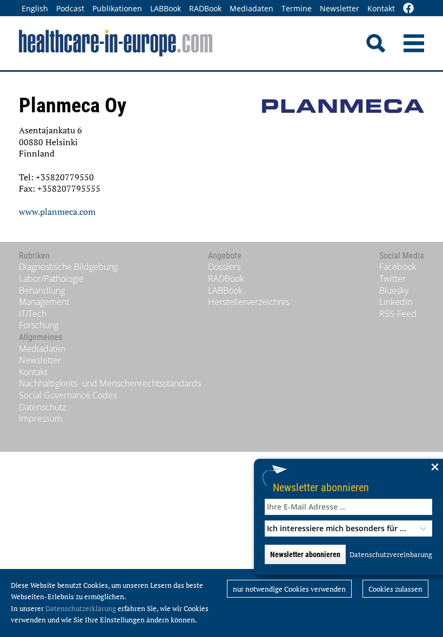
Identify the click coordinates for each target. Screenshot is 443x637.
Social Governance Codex (68, 395)
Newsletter (339, 8)
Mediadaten (251, 8)
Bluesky (393, 290)
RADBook (205, 8)
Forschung (38, 325)
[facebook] (408, 9)
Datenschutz (42, 407)
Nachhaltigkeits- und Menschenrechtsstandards (110, 383)
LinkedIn (395, 302)
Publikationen (117, 8)
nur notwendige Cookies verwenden (289, 589)
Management (44, 302)
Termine (296, 8)
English (35, 8)
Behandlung (42, 290)
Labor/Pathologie (51, 278)
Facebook (398, 267)
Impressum (40, 418)
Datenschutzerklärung (80, 608)
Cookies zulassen (395, 589)
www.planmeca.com (57, 212)
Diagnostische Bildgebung (68, 267)
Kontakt (381, 8)
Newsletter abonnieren (321, 487)
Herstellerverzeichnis (248, 302)
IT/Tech (32, 314)
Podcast (70, 8)
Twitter (392, 278)
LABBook (165, 8)
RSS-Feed (398, 314)
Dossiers (224, 267)
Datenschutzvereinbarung (391, 554)
